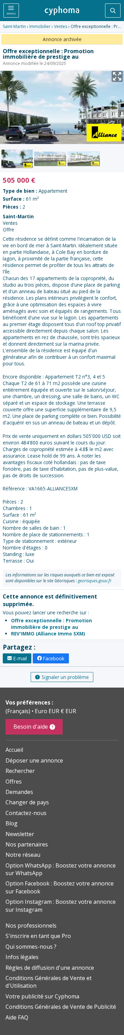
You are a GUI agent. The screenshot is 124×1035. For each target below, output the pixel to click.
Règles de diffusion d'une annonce (50, 967)
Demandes (19, 792)
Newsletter (20, 834)
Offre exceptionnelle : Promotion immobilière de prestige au (51, 623)
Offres (14, 781)
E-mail (20, 658)
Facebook (53, 658)
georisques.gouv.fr (95, 581)
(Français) (19, 711)
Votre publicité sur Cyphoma (42, 996)
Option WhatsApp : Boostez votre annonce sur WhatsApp (61, 869)
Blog (12, 823)
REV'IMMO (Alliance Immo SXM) (48, 633)
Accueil (14, 750)
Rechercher (20, 771)
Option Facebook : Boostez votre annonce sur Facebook (60, 887)
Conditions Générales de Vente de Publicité (61, 1006)
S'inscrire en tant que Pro (38, 936)
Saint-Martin (14, 26)
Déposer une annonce (34, 760)
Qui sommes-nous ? (31, 946)
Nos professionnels (31, 925)
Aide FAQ (17, 1017)
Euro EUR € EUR (55, 711)
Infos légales (22, 957)
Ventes (60, 26)
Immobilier (40, 26)
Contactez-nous (26, 813)
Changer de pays (27, 802)
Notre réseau (23, 855)
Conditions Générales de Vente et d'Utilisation (49, 981)
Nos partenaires (27, 844)
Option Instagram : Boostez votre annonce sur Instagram (61, 905)
